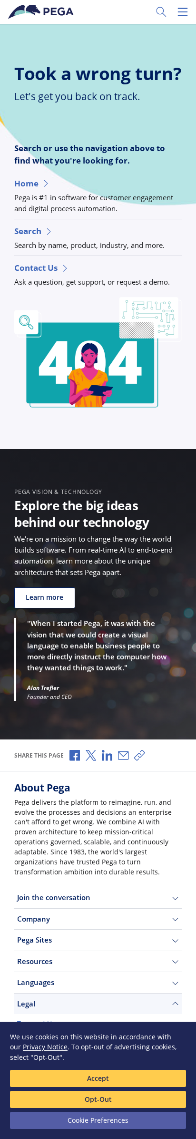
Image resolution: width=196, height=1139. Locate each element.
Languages (35, 982)
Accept (98, 1078)
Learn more (44, 597)
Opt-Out (98, 1099)
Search (27, 231)
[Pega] (42, 11)
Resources (34, 961)
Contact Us (36, 267)
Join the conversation (53, 897)
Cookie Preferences (98, 1120)
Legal (26, 1003)
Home (26, 183)
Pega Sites (34, 939)
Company (33, 919)
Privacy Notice (45, 1046)
